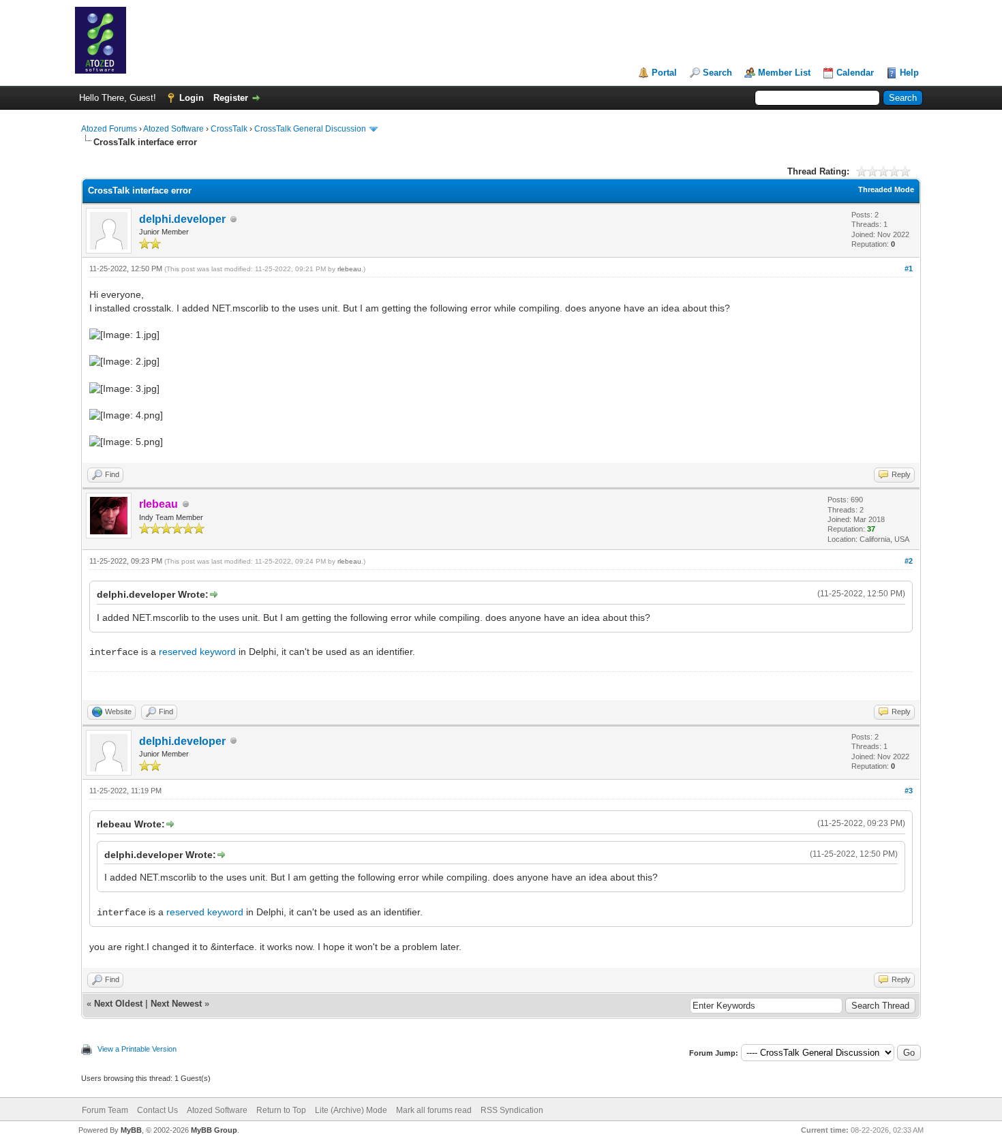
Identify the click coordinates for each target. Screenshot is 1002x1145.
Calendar (855, 72)
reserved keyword (197, 651)
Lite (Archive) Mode (351, 1110)
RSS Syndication (512, 1110)
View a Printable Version (137, 1049)
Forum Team (105, 1110)
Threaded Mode (886, 189)
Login (191, 98)
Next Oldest (118, 1003)
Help (909, 72)
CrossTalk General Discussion (310, 129)
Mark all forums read (434, 1110)
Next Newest (176, 1003)
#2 (909, 561)
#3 (909, 791)
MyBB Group (214, 1130)
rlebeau (349, 269)
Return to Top (281, 1110)
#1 (909, 268)
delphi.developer (182, 219)
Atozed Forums (109, 129)
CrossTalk (229, 129)
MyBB (131, 1130)
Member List (784, 72)
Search (717, 72)
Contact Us (157, 1110)
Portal (664, 72)
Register (230, 98)
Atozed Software (173, 129)
